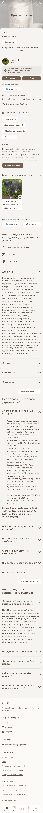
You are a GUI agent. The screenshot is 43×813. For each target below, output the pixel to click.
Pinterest (33, 224)
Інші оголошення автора (17, 175)
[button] (18, 26)
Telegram (13, 89)
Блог (4, 762)
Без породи (9, 42)
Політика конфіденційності (14, 785)
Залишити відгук (33, 99)
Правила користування (12, 790)
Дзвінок (13, 78)
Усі (36, 175)
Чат (33, 78)
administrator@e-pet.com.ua (17, 745)
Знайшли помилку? (30, 391)
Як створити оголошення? (13, 766)
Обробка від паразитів (14, 131)
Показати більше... (12, 165)
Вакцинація (9, 137)
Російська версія (9, 757)
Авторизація (7, 781)
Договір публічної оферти (13, 794)
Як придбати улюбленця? (13, 770)
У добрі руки (10, 119)
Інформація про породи (12, 775)
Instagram (9, 723)
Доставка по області (13, 125)
